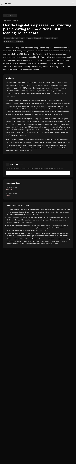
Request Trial (37, 173)
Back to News (11, 16)
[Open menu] (72, 3)
